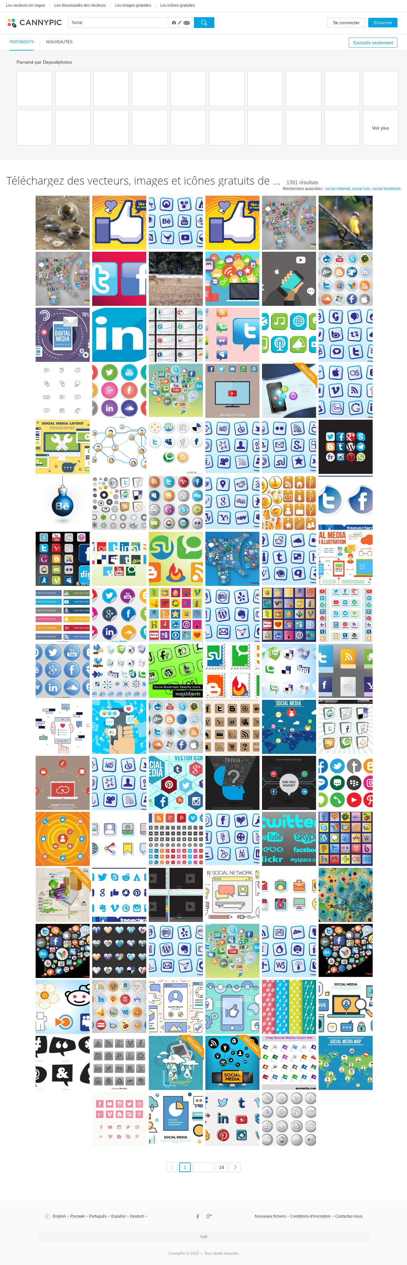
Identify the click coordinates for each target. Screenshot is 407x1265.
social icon (361, 188)
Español (118, 1216)
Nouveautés (59, 42)
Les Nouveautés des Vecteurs (80, 5)
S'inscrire (383, 22)
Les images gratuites (133, 5)
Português (98, 1216)
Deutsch (137, 1216)
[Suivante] (235, 1167)
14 (221, 1167)
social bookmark (386, 188)
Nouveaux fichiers (270, 1216)
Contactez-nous (348, 1216)
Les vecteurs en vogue (25, 5)
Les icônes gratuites (177, 5)
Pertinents (22, 42)
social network (337, 188)
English (59, 1216)
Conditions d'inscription (310, 1216)
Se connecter (346, 22)
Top (203, 1237)
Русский (77, 1216)
